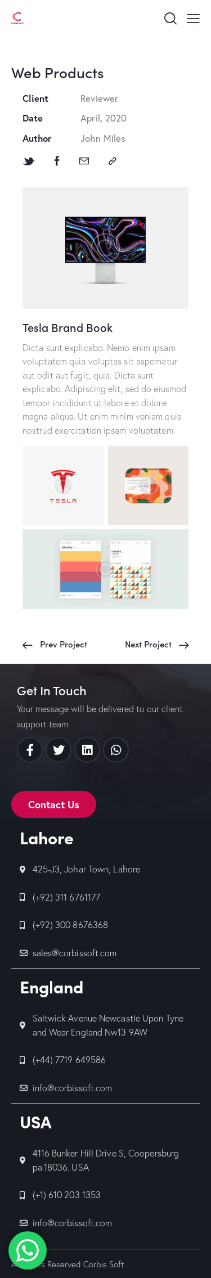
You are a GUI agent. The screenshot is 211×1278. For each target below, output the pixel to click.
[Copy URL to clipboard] (112, 161)
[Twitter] (58, 750)
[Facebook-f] (30, 750)
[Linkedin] (87, 750)
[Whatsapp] (116, 750)
